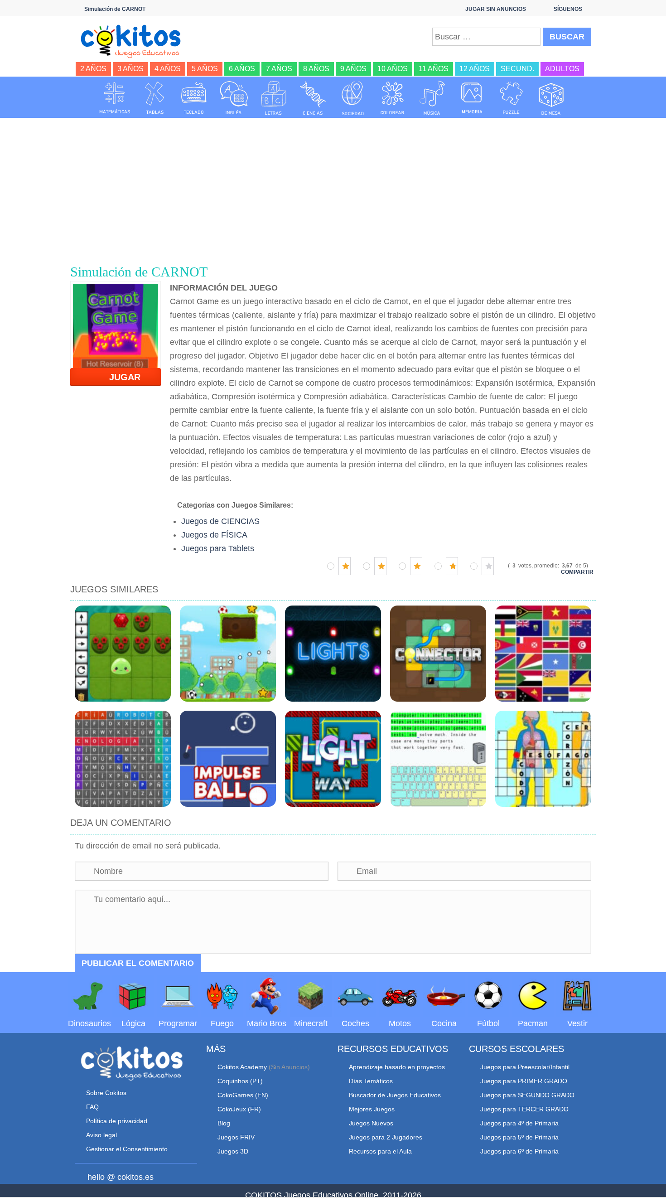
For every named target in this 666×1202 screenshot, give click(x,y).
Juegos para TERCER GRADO (524, 1109)
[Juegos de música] (432, 97)
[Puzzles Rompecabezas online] (511, 97)
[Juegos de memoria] (472, 97)
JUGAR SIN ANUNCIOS (495, 9)
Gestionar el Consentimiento (127, 1149)
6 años (242, 69)
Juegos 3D (232, 1151)
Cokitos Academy (242, 1067)
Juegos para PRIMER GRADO (523, 1081)
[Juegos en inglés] (233, 97)
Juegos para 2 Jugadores (385, 1137)
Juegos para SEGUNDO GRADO (527, 1095)
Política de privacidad (116, 1120)
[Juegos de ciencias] (313, 97)
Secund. (517, 69)
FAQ (92, 1106)
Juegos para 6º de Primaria (519, 1151)
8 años (316, 69)
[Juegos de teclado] (193, 97)
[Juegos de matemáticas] (114, 97)
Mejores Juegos (372, 1109)
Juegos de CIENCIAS (220, 521)
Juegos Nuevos (371, 1123)
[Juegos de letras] (273, 97)
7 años (279, 69)
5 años (205, 69)
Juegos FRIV (236, 1137)
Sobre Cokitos (106, 1092)
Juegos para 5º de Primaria (519, 1137)
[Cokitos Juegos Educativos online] (135, 40)
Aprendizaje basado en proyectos (397, 1067)
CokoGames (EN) (242, 1095)
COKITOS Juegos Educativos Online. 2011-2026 (333, 1195)
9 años (353, 69)
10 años (392, 69)
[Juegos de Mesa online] (551, 97)
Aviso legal (101, 1135)
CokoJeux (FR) (239, 1109)
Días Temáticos (371, 1081)
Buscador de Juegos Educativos (395, 1095)
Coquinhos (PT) (240, 1081)
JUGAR (119, 377)
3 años (130, 69)
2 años (93, 69)
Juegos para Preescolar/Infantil (524, 1067)
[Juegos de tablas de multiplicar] (154, 97)
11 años (434, 69)
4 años (167, 69)
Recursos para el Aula (380, 1151)
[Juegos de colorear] (392, 97)
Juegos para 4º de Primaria (519, 1123)
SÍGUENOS (568, 9)
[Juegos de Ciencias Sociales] (353, 97)
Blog (223, 1123)
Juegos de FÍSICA (214, 534)
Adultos (562, 69)
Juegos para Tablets (217, 548)
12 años (474, 69)
